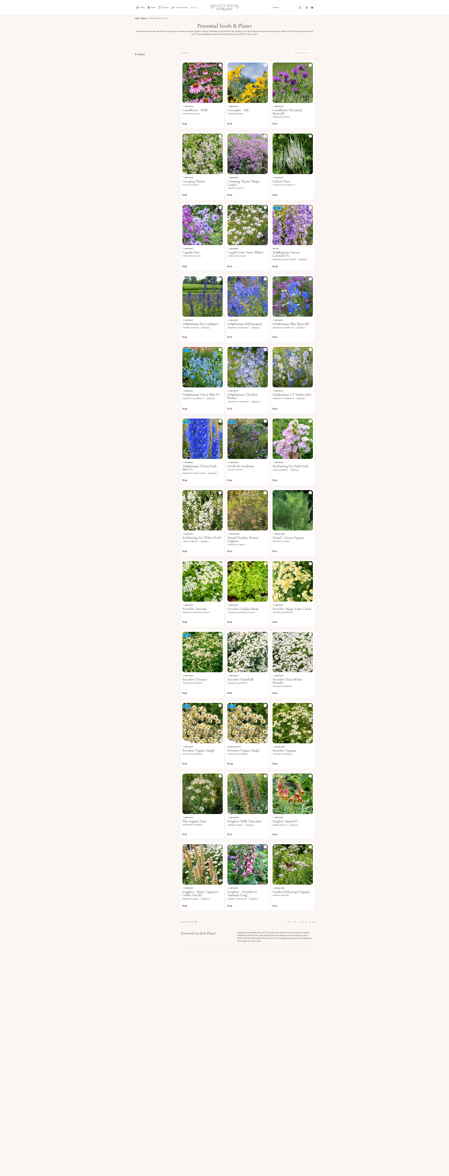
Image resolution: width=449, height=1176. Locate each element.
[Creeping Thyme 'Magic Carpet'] (247, 153)
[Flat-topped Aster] (202, 793)
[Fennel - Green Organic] (292, 510)
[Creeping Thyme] (202, 153)
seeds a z (144, 18)
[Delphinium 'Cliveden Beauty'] (247, 367)
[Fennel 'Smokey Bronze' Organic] (247, 510)
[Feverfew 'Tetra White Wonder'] (292, 652)
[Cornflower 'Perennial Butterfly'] (292, 82)
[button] (140, 7)
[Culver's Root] (292, 153)
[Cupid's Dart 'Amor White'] (247, 225)
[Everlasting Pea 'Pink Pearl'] (292, 438)
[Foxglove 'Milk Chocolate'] (247, 793)
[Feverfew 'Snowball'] (247, 652)
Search (276, 7)
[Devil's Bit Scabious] (247, 438)
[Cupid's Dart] (202, 225)
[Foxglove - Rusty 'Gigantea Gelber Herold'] (202, 864)
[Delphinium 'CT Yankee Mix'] (292, 367)
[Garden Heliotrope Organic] (292, 864)
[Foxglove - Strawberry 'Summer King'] (247, 864)
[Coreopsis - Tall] (247, 82)
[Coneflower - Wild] (202, 82)
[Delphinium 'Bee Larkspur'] (202, 296)
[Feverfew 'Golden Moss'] (247, 581)
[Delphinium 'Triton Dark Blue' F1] (202, 438)
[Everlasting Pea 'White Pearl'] (202, 510)
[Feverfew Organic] (292, 723)
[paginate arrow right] (313, 921)
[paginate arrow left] (288, 921)
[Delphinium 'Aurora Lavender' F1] (292, 225)
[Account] (306, 7)
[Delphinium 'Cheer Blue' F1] (202, 367)
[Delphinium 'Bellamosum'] (247, 296)
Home (137, 18)
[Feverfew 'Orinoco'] (202, 652)
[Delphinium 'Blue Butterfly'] (292, 296)
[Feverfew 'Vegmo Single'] (202, 723)
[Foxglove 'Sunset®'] (292, 793)
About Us (193, 7)
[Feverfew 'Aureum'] (202, 581)
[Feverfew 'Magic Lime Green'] (292, 581)
